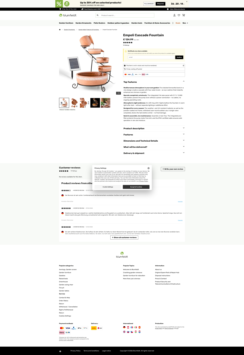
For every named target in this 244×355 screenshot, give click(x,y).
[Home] (61, 29)
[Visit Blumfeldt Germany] (124, 327)
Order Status (63, 301)
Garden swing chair (66, 285)
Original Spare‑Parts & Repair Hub (167, 272)
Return (61, 304)
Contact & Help (64, 298)
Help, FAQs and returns (177, 9)
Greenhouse (63, 282)
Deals (178, 23)
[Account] (174, 15)
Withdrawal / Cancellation (68, 307)
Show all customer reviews (125, 237)
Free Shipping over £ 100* (92, 9)
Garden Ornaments (69, 29)
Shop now (160, 4)
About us (158, 269)
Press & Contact (161, 279)
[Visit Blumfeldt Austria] (128, 327)
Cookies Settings (65, 316)
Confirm (179, 57)
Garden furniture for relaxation (134, 275)
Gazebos (62, 275)
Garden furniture (65, 272)
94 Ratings (126, 45)
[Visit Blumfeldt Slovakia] (128, 332)
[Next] (187, 23)
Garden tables (64, 291)
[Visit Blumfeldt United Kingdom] (124, 332)
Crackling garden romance (132, 272)
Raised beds (63, 279)
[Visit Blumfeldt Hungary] (136, 332)
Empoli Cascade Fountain (110, 29)
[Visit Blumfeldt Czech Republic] (132, 332)
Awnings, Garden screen (68, 269)
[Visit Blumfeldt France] (132, 327)
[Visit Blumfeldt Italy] (136, 327)
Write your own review (173, 169)
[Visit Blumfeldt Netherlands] (139, 332)
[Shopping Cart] (183, 15)
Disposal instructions (162, 275)
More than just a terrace (131, 279)
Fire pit (61, 288)
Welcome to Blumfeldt (131, 269)
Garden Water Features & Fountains (89, 29)
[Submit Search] (97, 15)
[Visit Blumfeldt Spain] (139, 327)
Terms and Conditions (91, 351)
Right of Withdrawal (66, 310)
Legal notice (106, 351)
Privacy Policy (158, 328)
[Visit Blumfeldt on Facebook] (60, 351)
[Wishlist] (179, 15)
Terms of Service (169, 328)
